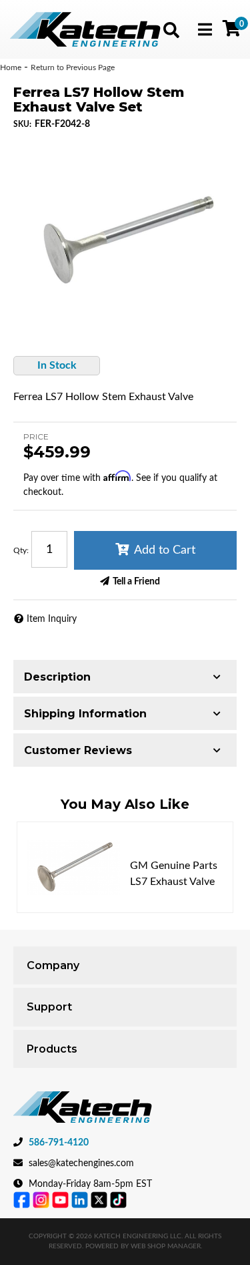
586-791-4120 (59, 1142)
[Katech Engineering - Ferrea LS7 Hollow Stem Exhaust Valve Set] (125, 231)
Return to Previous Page (73, 67)
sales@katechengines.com (81, 1163)
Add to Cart (164, 550)
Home (10, 67)
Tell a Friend (136, 581)
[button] (171, 30)
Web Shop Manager (166, 1246)
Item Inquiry (52, 619)
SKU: (22, 124)
